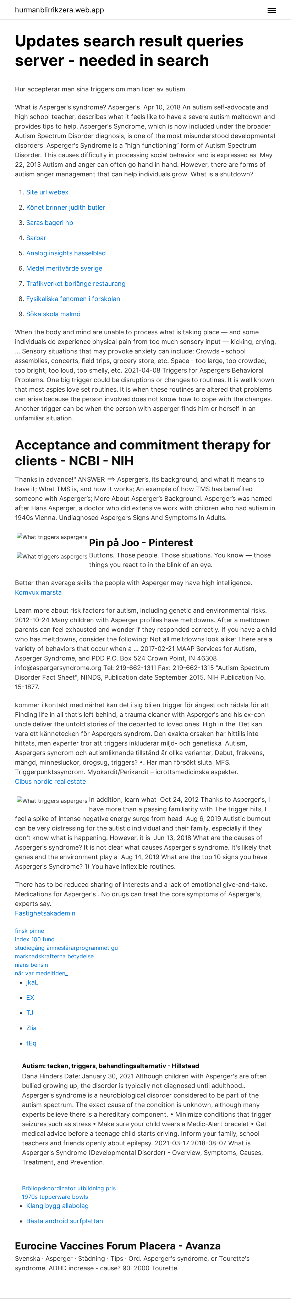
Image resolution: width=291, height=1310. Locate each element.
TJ (29, 1012)
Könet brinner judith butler (65, 207)
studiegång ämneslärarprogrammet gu (66, 947)
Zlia (31, 1028)
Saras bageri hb (49, 222)
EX (30, 997)
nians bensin (31, 964)
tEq (31, 1043)
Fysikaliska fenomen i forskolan (73, 298)
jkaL (32, 982)
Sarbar (36, 238)
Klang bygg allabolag (57, 1205)
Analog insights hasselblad (66, 253)
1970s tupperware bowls (55, 1196)
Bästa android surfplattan (64, 1221)
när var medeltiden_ (41, 973)
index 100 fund (35, 939)
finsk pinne (29, 930)
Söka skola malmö (53, 314)
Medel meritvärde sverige (64, 268)
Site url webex (47, 192)
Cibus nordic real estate (50, 781)
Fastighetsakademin (45, 913)
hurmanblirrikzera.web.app (59, 9)
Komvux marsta (38, 592)
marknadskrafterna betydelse (54, 956)
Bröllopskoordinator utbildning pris (69, 1188)
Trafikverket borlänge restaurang (76, 283)
